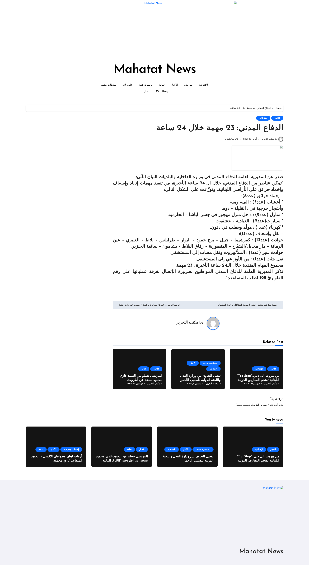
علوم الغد (127, 85)
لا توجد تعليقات (232, 139)
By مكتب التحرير (269, 139)
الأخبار (174, 85)
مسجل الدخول (259, 405)
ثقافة (161, 85)
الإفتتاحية (204, 85)
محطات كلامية (108, 85)
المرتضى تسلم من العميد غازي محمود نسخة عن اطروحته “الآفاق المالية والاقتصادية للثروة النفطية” (122, 461)
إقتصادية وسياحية (71, 449)
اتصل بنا (145, 91)
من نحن (188, 85)
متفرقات (263, 118)
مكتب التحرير (187, 322)
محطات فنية (146, 85)
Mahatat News (154, 69)
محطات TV (162, 91)
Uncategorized (210, 363)
